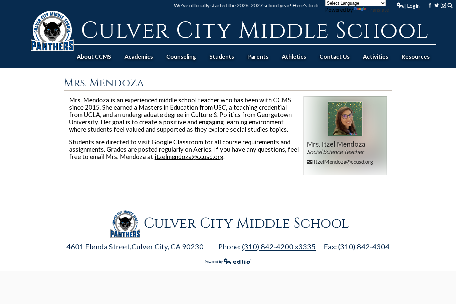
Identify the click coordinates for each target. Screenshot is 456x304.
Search (450, 5)
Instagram (443, 5)
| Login (412, 5)
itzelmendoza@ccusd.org (189, 156)
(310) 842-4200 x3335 (279, 246)
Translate (378, 9)
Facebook (430, 5)
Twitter (436, 5)
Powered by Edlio (228, 261)
